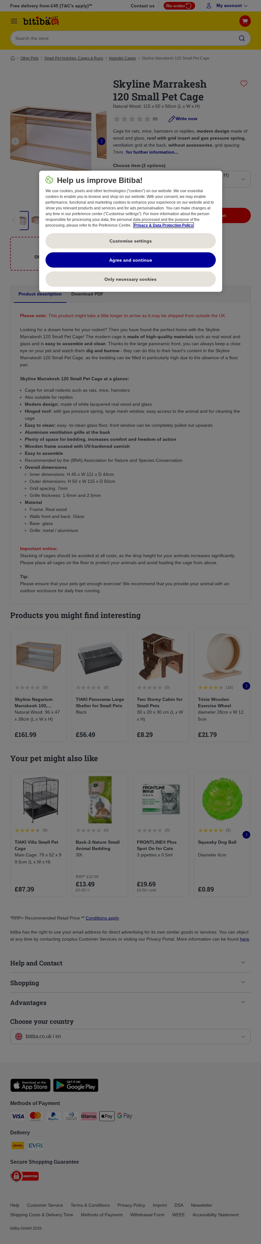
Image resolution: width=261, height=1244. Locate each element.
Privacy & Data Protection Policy (163, 225)
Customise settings (130, 240)
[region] (130, 231)
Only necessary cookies (130, 278)
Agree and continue (130, 259)
